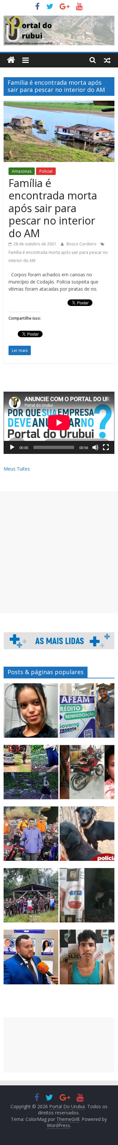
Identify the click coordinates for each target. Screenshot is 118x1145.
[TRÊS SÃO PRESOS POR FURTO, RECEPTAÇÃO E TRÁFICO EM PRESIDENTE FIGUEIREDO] (87, 960)
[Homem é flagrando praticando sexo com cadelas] (87, 836)
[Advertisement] (59, 552)
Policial (45, 171)
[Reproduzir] (12, 447)
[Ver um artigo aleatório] (107, 60)
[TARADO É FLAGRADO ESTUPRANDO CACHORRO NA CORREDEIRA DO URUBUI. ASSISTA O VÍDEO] (87, 898)
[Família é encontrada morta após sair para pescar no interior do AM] (59, 104)
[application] (59, 423)
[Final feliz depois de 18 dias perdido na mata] (31, 898)
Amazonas (21, 171)
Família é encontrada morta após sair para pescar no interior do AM (53, 208)
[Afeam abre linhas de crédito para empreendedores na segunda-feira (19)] (87, 713)
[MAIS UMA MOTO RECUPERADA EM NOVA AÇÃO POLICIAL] (87, 775)
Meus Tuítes (17, 469)
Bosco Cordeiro (82, 244)
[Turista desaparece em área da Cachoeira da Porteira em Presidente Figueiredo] (31, 713)
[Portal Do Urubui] (11, 60)
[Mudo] (95, 447)
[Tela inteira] (106, 447)
